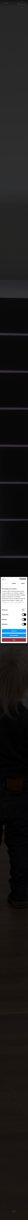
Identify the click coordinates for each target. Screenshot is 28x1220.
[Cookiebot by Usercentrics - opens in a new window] (19, 579)
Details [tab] (14, 583)
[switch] (24, 614)
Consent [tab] (5, 583)
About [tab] (23, 583)
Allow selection (14, 635)
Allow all (14, 631)
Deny (14, 639)
